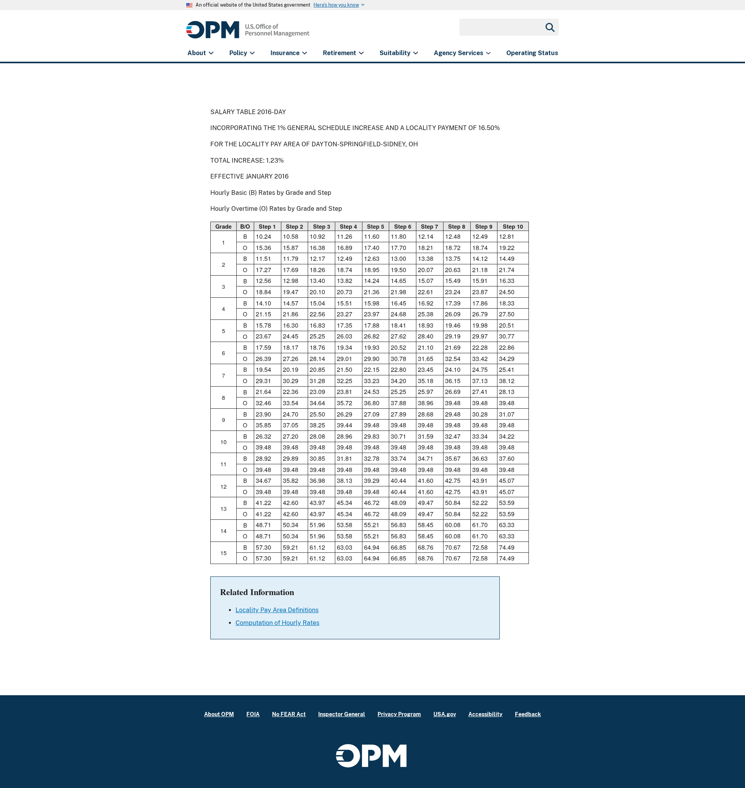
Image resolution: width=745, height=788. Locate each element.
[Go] (549, 27)
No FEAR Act (289, 714)
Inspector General (341, 714)
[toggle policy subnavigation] (252, 53)
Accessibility (485, 714)
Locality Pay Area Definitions (277, 610)
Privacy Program (399, 714)
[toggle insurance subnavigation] (304, 53)
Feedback (528, 714)
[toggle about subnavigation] (211, 53)
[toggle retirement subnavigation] (361, 53)
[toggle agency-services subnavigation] (488, 53)
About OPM (219, 714)
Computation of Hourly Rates (277, 623)
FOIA (253, 714)
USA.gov (444, 714)
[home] (247, 34)
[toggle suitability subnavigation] (415, 53)
